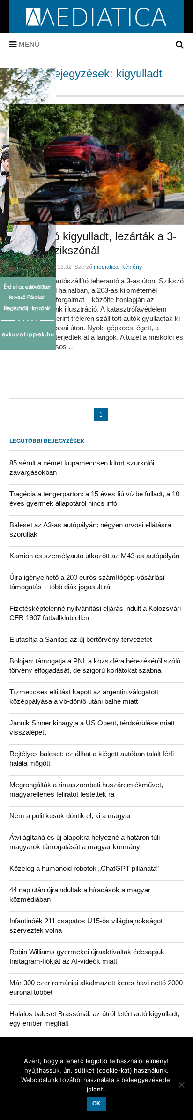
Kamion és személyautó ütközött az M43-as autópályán (94, 556)
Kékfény (131, 267)
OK (96, 1103)
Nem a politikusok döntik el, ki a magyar (70, 816)
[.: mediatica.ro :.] (97, 29)
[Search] (180, 44)
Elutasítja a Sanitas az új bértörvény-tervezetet (80, 639)
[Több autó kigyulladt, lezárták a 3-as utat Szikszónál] (96, 164)
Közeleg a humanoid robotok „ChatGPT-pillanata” (84, 868)
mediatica (106, 267)
